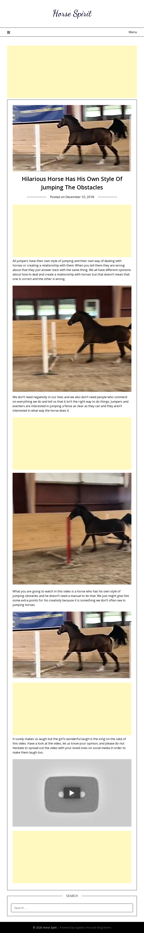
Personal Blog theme (98, 927)
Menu (133, 32)
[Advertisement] (72, 72)
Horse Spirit (72, 13)
